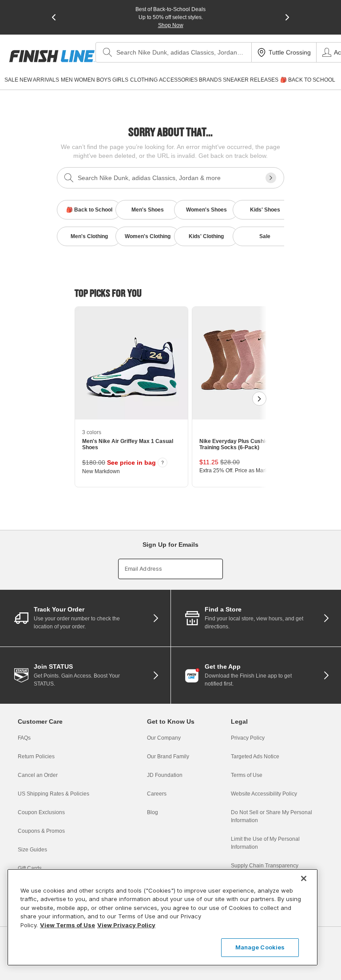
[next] (287, 17)
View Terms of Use (67, 925)
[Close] (303, 878)
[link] (52, 56)
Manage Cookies (260, 947)
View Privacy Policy (126, 925)
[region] (162, 917)
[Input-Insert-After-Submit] (271, 177)
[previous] (53, 17)
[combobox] (173, 52)
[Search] (107, 52)
